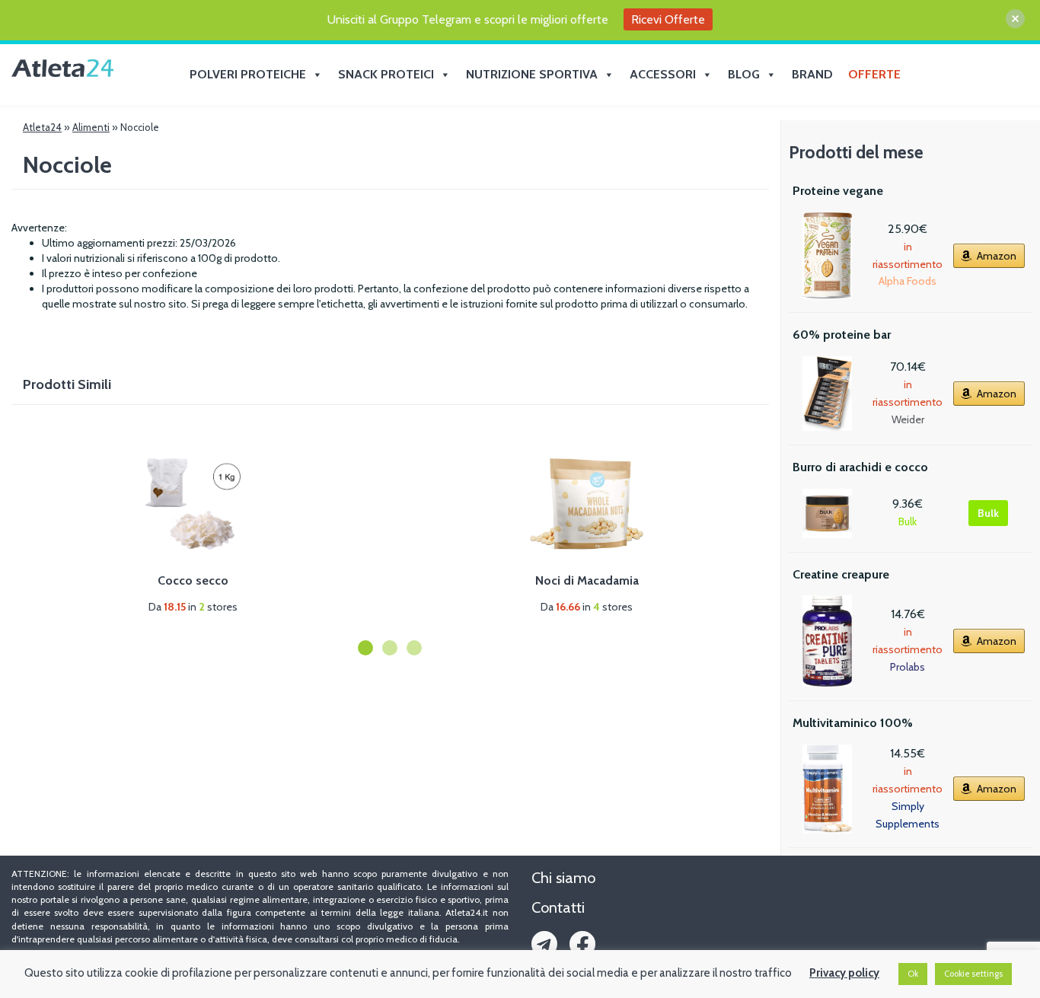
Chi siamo (563, 878)
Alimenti (91, 127)
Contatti (558, 907)
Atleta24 (42, 127)
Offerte (874, 74)
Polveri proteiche (248, 74)
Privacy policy (844, 973)
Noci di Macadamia (587, 580)
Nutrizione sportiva (532, 74)
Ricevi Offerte (668, 19)
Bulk (988, 513)
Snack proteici (386, 74)
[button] (365, 648)
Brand (812, 74)
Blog (744, 74)
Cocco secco (193, 580)
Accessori (663, 74)
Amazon (996, 256)
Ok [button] (913, 973)
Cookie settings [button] (973, 973)
